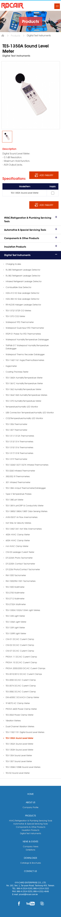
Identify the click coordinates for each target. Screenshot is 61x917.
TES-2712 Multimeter (15, 598)
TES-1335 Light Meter (15, 616)
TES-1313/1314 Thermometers (19, 441)
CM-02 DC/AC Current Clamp (20, 645)
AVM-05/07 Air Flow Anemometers (21, 517)
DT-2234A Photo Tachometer (19, 557)
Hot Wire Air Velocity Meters (18, 523)
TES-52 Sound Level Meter (18, 773)
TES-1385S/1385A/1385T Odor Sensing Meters (26, 511)
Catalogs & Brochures (30, 862)
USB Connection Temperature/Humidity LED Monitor (30, 412)
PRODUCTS (30, 815)
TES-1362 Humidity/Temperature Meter (23, 389)
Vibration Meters (13, 720)
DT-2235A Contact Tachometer (20, 563)
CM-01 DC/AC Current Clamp (20, 639)
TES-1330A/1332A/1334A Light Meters (23, 610)
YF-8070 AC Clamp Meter (18, 703)
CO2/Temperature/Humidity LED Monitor (24, 418)
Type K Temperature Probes (18, 494)
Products (15, 35)
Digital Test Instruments (17, 255)
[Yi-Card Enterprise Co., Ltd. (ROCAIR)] (12, 6)
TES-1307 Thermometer (16, 430)
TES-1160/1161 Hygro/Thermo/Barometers (25, 360)
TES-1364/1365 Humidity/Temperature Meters (26, 395)
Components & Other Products (21, 238)
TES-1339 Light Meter (15, 627)
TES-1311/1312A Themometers (20, 435)
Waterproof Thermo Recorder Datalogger (25, 354)
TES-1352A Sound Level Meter (19, 743)
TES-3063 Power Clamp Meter (19, 714)
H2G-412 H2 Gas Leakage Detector (22, 293)
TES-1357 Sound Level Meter (19, 761)
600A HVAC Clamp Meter (18, 540)
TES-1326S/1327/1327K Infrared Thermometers (27, 464)
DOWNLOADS (30, 858)
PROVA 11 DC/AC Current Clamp (21, 656)
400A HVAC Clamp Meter (18, 534)
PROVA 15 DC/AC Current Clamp (21, 662)
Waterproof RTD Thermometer (20, 322)
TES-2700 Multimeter (15, 592)
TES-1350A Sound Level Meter (19, 738)
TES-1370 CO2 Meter (15, 316)
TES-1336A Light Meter (16, 621)
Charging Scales (13, 264)
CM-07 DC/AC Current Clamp (20, 650)
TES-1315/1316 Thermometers (19, 447)
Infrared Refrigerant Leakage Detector (23, 281)
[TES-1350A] (7, 136)
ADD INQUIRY (46, 175)
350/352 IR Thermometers (18, 476)
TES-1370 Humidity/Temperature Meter (23, 401)
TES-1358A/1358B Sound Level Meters (23, 767)
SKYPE (42, 904)
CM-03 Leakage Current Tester (20, 552)
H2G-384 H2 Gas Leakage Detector (22, 299)
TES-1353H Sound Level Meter (19, 749)
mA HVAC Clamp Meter (17, 546)
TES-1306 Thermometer (16, 424)
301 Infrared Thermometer (18, 482)
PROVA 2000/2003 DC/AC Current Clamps (25, 668)
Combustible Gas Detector (18, 287)
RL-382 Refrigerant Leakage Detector (23, 275)
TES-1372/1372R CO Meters (18, 310)
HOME (30, 794)
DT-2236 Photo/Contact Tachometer (23, 569)
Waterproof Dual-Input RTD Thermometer (25, 328)
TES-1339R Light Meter (16, 633)
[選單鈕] (57, 6)
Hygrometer (11, 366)
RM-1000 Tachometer (16, 575)
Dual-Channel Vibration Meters (20, 726)
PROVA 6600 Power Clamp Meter (21, 709)
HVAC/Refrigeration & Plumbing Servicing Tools (27, 219)
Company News (30, 846)
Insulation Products (15, 246)
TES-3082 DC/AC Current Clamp (21, 691)
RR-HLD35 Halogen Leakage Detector (23, 304)
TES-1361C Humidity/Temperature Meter (24, 383)
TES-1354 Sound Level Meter (19, 755)
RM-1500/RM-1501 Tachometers (20, 581)
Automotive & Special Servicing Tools (25, 229)
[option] (7, 136)
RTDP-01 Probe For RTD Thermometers (23, 333)
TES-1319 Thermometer (16, 459)
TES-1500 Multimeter (15, 587)
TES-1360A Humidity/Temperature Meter (24, 377)
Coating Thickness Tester (17, 371)
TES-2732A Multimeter (16, 604)
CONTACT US (30, 871)
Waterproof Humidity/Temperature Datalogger (27, 339)
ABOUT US (30, 802)
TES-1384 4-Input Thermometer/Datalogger (26, 488)
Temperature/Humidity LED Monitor (22, 406)
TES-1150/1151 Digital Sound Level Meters (25, 732)
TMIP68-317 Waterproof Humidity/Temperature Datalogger (27, 347)
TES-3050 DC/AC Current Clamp (21, 680)
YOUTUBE (30, 904)
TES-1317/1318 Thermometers (19, 453)
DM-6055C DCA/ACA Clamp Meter (22, 697)
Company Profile (30, 807)
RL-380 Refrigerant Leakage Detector (23, 269)
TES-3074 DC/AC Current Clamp (21, 685)
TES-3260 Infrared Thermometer (20, 470)
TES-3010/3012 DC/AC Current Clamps (24, 674)
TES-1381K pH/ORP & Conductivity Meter (24, 505)
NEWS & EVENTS (30, 841)
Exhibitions (30, 849)
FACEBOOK (19, 904)
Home (2, 35)
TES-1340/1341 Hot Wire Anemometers (24, 528)
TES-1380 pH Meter (14, 499)
